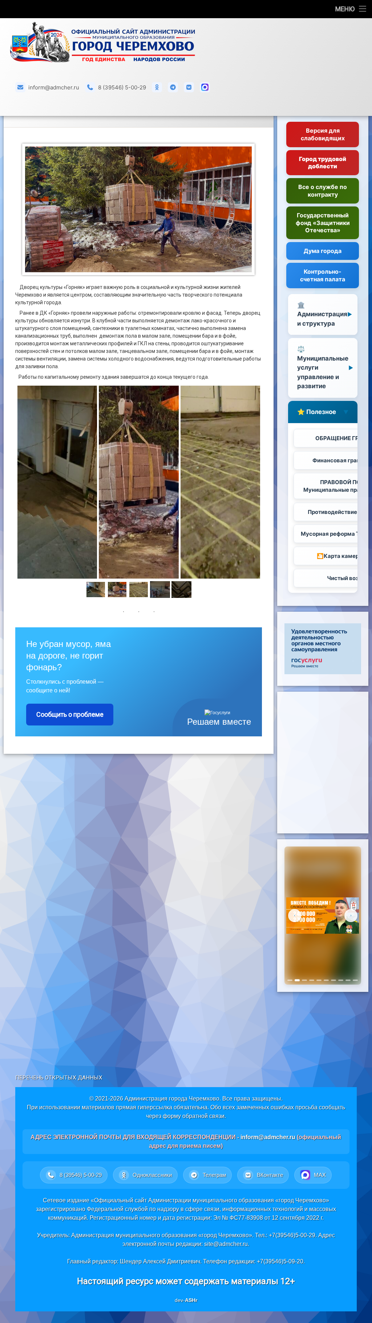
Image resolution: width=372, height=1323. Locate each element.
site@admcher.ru (226, 1244)
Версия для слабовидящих (323, 134)
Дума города (322, 250)
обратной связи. (204, 1116)
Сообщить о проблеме (70, 714)
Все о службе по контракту (322, 190)
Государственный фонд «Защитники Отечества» (323, 223)
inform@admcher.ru (53, 87)
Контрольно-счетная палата (322, 275)
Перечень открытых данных (58, 1077)
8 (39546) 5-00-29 (122, 87)
